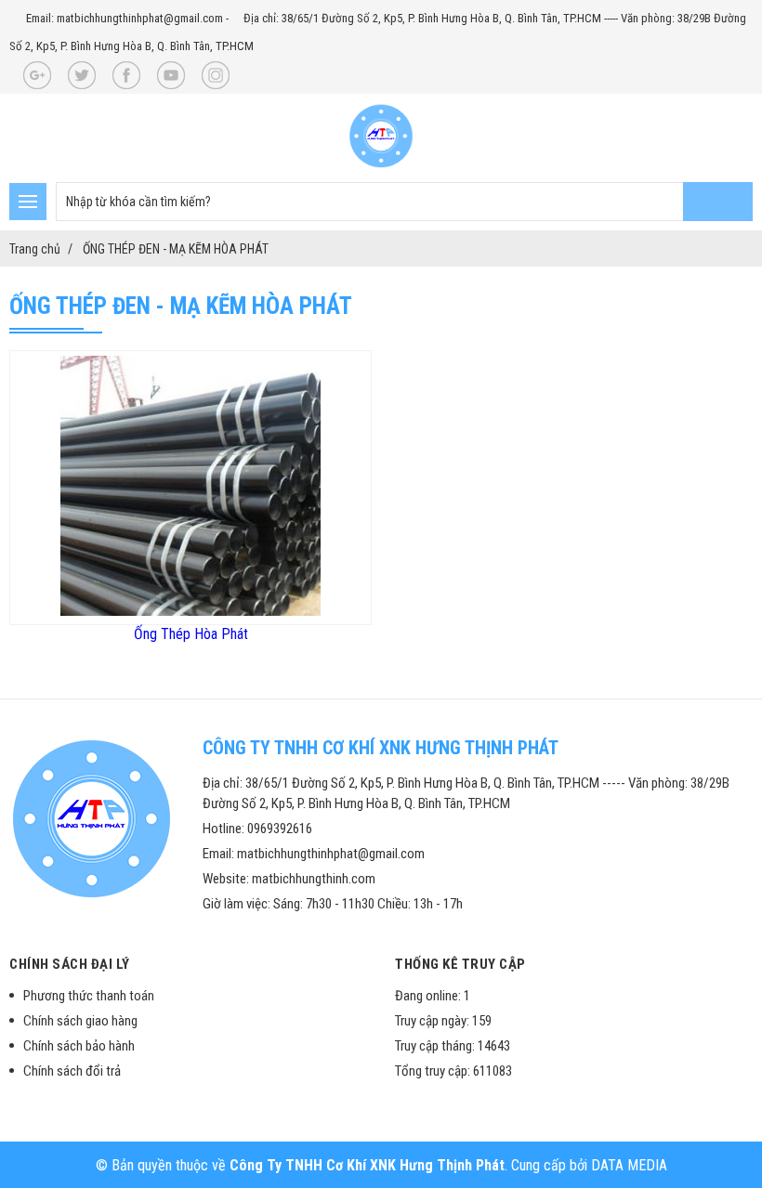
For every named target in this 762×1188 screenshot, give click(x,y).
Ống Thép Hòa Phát (191, 634)
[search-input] (404, 201)
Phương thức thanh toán (88, 995)
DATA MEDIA (629, 1165)
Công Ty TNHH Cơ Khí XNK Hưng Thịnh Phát (367, 1165)
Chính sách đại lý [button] (69, 964)
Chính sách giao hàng (80, 1020)
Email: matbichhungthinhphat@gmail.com (124, 18)
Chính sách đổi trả (72, 1071)
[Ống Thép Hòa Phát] (190, 611)
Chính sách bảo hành (79, 1046)
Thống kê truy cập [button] (460, 964)
